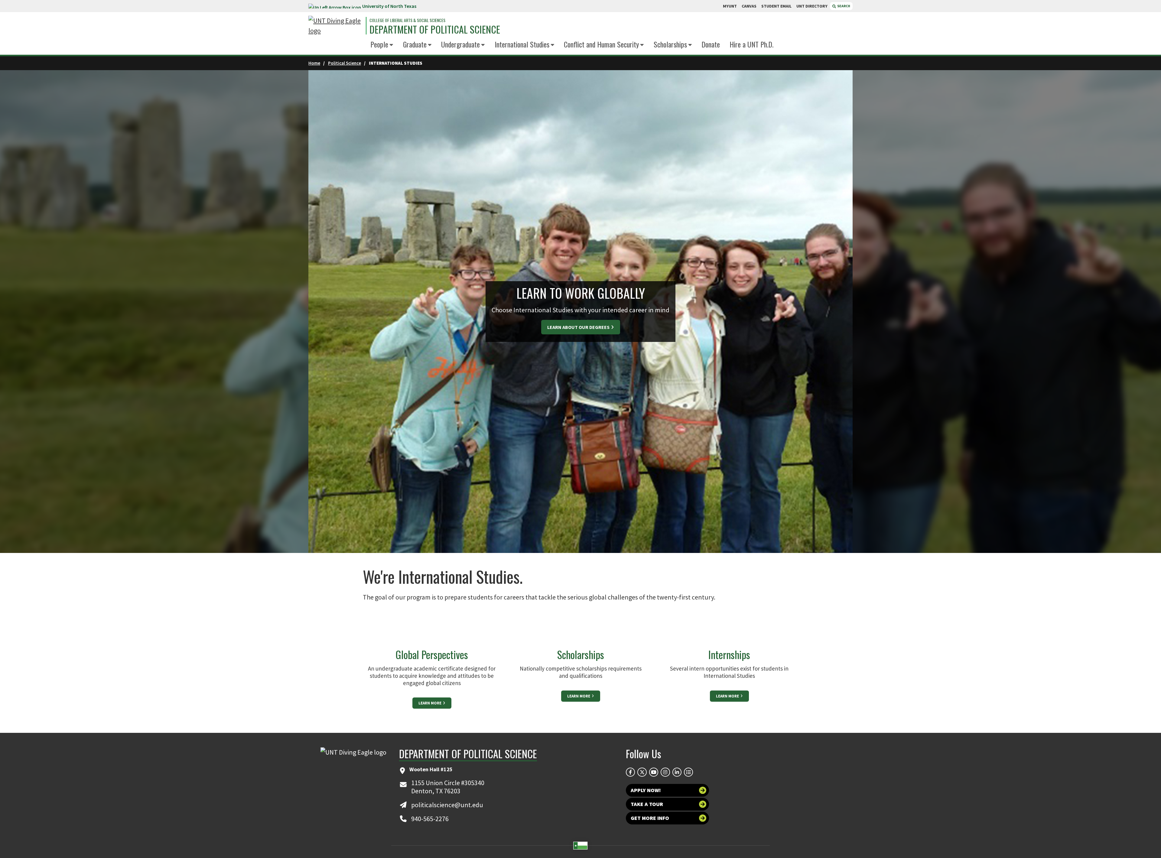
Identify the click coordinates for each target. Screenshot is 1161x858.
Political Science (344, 63)
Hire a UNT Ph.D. (751, 44)
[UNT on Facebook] (630, 772)
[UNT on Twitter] (641, 772)
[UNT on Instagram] (665, 772)
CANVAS (749, 6)
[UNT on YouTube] (653, 772)
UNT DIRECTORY (812, 6)
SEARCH (843, 6)
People (379, 44)
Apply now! (646, 790)
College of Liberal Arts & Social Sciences (407, 20)
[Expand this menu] (391, 45)
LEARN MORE (430, 703)
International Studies (522, 44)
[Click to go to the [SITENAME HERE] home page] (335, 26)
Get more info (650, 817)
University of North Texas (389, 6)
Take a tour (647, 804)
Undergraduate (460, 44)
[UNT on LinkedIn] (676, 772)
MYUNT (730, 6)
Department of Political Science (434, 29)
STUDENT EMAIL (776, 6)
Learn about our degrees (578, 327)
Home (314, 63)
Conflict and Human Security (601, 44)
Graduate (415, 44)
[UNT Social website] (688, 772)
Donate (710, 44)
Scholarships (670, 44)
